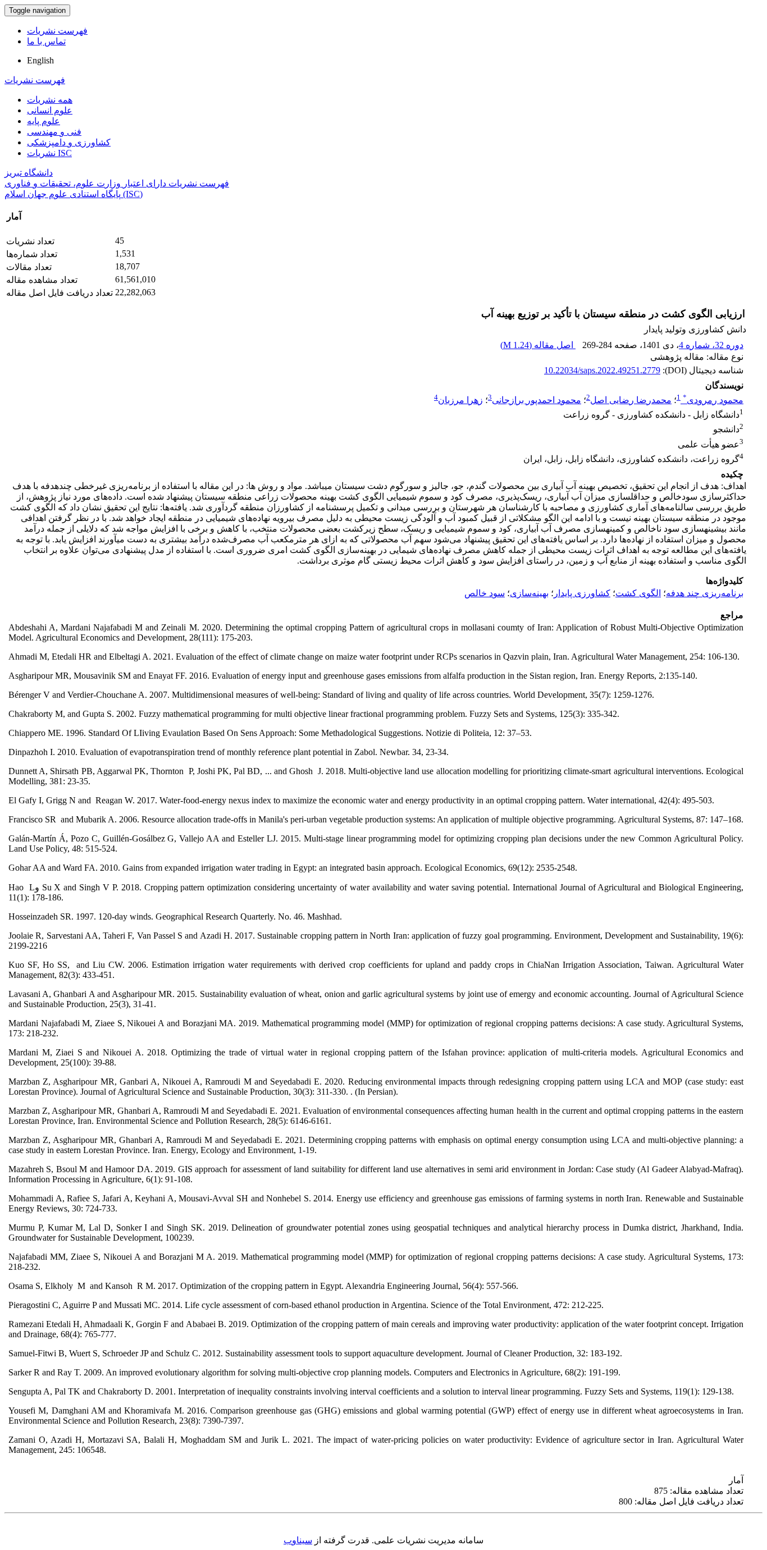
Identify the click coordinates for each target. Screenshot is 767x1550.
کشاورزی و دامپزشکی (69, 142)
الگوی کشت (638, 593)
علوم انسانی (49, 110)
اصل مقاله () (538, 345)
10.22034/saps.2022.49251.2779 (602, 370)
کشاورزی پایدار (582, 593)
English (40, 60)
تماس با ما (46, 41)
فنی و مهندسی (54, 131)
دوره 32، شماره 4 (711, 345)
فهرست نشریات (57, 30)
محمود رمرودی (713, 400)
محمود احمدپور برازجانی (536, 400)
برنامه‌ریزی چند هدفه (704, 593)
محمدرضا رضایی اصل (631, 400)
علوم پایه (43, 121)
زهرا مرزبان (460, 400)
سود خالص (484, 593)
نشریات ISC (49, 153)
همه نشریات (49, 99)
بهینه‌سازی (529, 593)
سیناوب (298, 1540)
